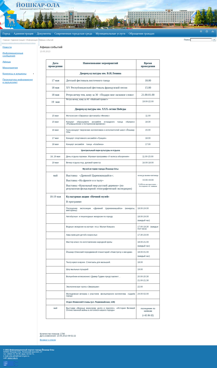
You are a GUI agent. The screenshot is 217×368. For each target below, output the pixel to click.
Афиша (7, 61)
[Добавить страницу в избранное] (201, 33)
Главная (6, 40)
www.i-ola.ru (13, 358)
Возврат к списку (48, 340)
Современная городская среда (73, 33)
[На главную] (11, 28)
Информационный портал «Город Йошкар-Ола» (37, 9)
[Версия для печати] (207, 33)
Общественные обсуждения (20, 42)
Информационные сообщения (13, 54)
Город (6, 33)
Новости (7, 47)
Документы (44, 33)
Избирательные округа (55, 42)
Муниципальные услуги (110, 33)
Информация (32, 40)
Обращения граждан (141, 33)
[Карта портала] (212, 33)
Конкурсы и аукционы (14, 73)
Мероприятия (10, 67)
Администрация (23, 33)
